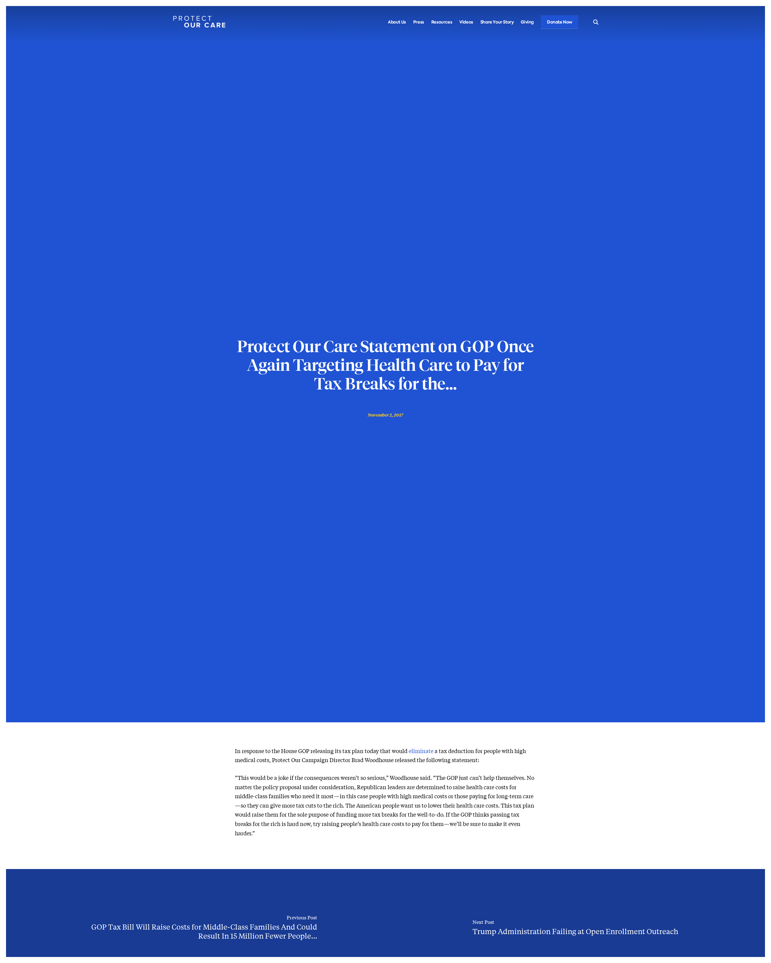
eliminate (421, 751)
